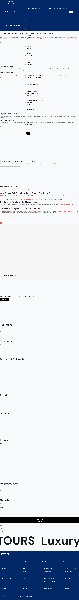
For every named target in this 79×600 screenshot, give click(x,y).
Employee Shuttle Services (33, 86)
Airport (74, 37)
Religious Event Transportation (33, 98)
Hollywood (29, 26)
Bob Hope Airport (3, 38)
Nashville (29, 66)
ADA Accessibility (31, 124)
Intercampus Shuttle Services (33, 79)
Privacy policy (21, 596)
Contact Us (29, 120)
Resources (29, 114)
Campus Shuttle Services (32, 91)
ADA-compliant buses (19, 199)
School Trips (30, 95)
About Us (29, 117)
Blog (28, 122)
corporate (59, 163)
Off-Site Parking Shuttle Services (34, 77)
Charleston (29, 55)
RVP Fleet (29, 112)
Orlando (29, 46)
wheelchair (28, 199)
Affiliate (28, 129)
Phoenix (29, 35)
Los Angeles (29, 64)
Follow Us (40, 521)
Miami (28, 19)
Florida (28, 21)
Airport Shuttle (30, 107)
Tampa (28, 37)
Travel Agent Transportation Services (35, 75)
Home (28, 11)
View (1, 328)
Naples (28, 28)
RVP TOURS (10, 11)
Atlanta (28, 44)
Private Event (30, 104)
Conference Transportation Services (35, 100)
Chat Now (3, 299)
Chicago (29, 53)
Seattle (28, 60)
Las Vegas (29, 39)
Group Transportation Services (33, 72)
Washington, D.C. (30, 57)
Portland (29, 69)
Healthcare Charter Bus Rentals (33, 82)
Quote (28, 126)
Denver (28, 62)
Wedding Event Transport (32, 93)
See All (1, 507)
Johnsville (29, 24)
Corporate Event (30, 109)
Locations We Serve (31, 14)
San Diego (29, 30)
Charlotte (29, 51)
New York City (30, 17)
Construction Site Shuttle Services (34, 89)
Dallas (28, 33)
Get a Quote (14, 596)
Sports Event (30, 102)
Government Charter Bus (32, 84)
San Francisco (30, 42)
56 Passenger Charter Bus (9, 275)
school (67, 163)
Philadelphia (29, 48)
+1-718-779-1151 (20, 554)
